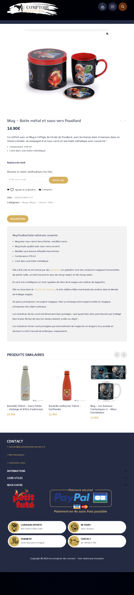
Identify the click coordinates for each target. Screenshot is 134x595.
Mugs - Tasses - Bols (41, 202)
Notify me (58, 180)
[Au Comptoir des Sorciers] (32, 9)
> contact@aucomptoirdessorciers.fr (26, 446)
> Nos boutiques (16, 454)
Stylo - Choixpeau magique (125, 120)
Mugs (25, 202)
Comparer (47, 189)
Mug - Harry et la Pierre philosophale (120, 120)
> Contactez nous (16, 462)
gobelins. (55, 270)
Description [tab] (17, 219)
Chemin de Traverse (44, 289)
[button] (107, 33)
